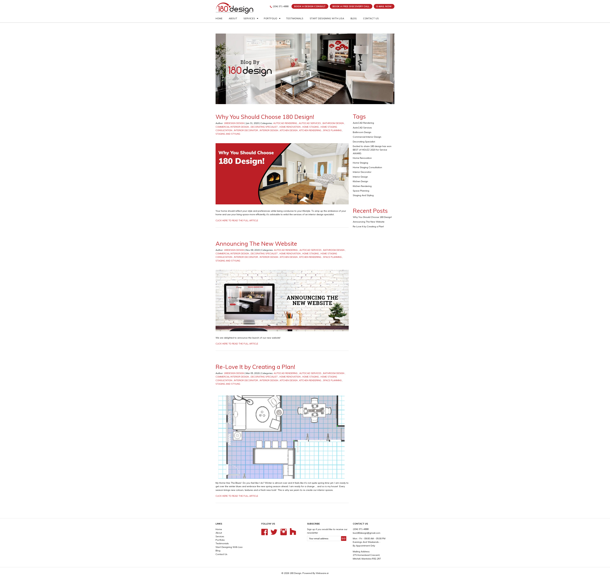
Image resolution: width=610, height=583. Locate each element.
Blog (354, 18)
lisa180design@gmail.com (366, 533)
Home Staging (310, 126)
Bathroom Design (333, 123)
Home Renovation (290, 126)
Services (249, 18)
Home (219, 18)
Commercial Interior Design (232, 126)
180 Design (295, 573)
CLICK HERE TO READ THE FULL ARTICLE (237, 220)
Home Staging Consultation (367, 167)
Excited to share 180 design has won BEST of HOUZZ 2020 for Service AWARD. (372, 150)
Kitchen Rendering (310, 130)
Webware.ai (322, 573)
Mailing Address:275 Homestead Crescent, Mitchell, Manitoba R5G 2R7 (367, 555)
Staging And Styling (228, 133)
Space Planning (332, 130)
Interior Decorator (246, 130)
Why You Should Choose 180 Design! (265, 116)
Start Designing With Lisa (327, 18)
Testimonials (294, 18)
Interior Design (269, 130)
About (233, 18)
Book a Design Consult (310, 6)
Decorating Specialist (264, 126)
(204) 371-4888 (280, 6)
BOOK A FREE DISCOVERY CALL (351, 6)
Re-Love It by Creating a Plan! (255, 366)
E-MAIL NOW (384, 6)
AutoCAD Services (310, 123)
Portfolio (270, 18)
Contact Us (371, 18)
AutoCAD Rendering (285, 123)
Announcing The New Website (256, 243)
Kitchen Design (289, 130)
